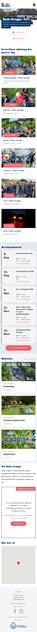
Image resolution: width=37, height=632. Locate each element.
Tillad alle (18, 523)
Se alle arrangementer (18, 348)
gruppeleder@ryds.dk (18, 603)
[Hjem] (6, 5)
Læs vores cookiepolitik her (18, 617)
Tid (17, 261)
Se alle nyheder (30, 359)
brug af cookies (20, 515)
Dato (18, 259)
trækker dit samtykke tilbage (18, 518)
